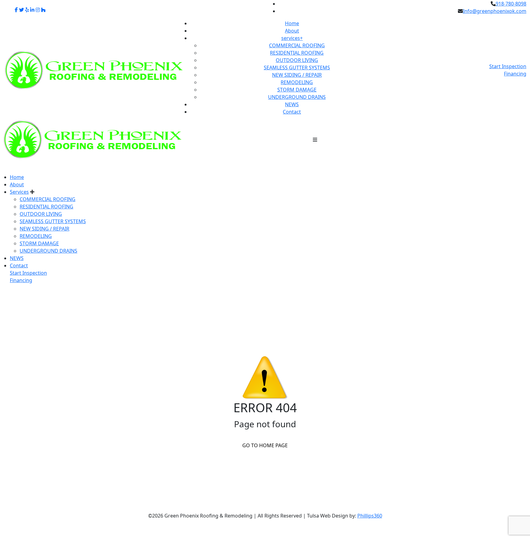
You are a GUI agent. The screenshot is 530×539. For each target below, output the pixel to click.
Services (19, 191)
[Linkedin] (32, 9)
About (292, 30)
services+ (292, 38)
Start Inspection (507, 66)
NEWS (292, 104)
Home (292, 23)
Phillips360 (369, 515)
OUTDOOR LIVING (297, 60)
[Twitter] (21, 9)
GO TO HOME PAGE (265, 445)
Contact (292, 111)
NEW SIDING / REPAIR (297, 75)
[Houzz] (43, 9)
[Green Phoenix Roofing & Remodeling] (93, 139)
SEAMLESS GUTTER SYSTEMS (297, 67)
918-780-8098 (511, 3)
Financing (515, 73)
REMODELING (297, 82)
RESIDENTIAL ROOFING (297, 52)
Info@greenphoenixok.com (494, 11)
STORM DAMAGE (297, 89)
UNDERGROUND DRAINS (297, 97)
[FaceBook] (16, 9)
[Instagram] (38, 9)
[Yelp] (27, 9)
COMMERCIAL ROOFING (297, 45)
